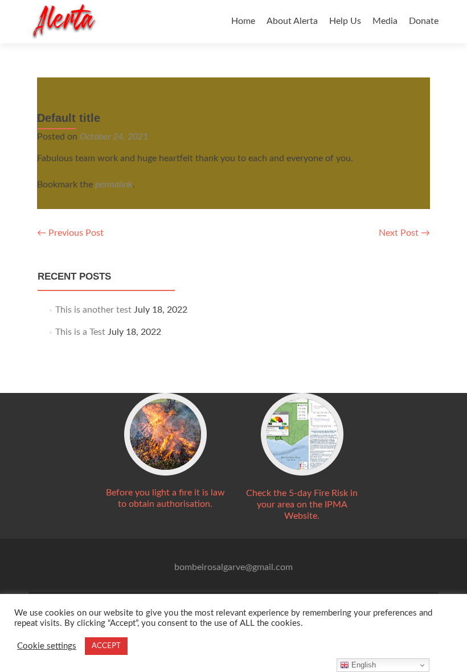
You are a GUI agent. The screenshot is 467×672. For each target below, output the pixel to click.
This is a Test (80, 332)
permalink (114, 184)
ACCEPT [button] (106, 646)
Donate (424, 21)
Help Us (345, 21)
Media (385, 21)
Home (243, 21)
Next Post (404, 232)
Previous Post (70, 232)
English (362, 665)
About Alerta (292, 21)
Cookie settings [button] (46, 646)
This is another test (93, 309)
